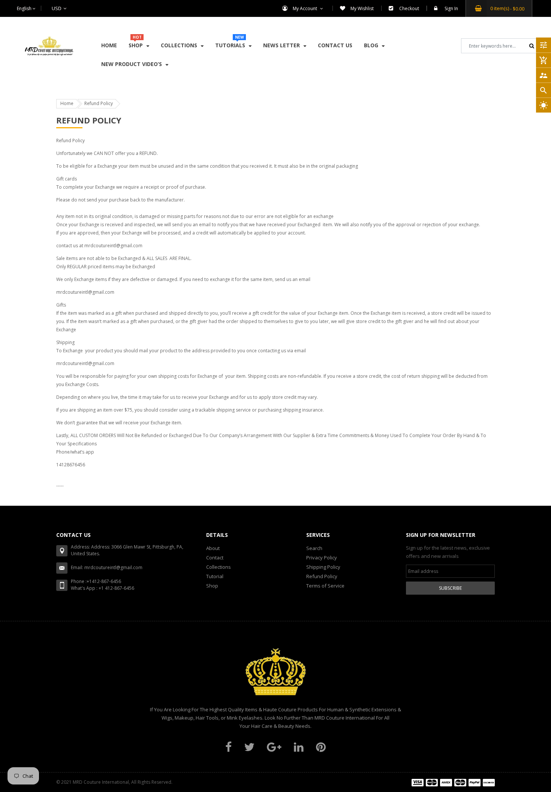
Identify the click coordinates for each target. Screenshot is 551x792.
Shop (212, 585)
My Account (305, 8)
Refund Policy (321, 576)
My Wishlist (362, 8)
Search (314, 548)
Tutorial (214, 576)
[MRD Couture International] (453, 782)
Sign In (451, 8)
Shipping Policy (323, 567)
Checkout (409, 8)
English (25, 8)
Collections (218, 567)
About (213, 548)
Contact (214, 557)
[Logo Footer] (275, 676)
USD (47, 8)
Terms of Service (325, 585)
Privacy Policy (321, 557)
